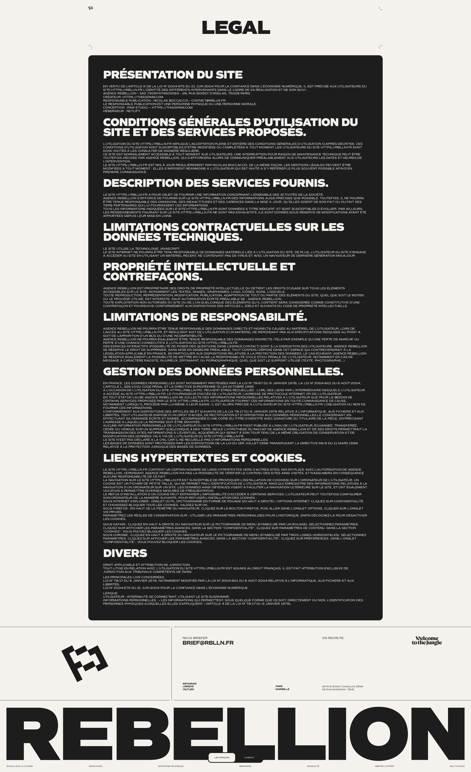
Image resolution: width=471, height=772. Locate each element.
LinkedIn (188, 686)
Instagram (189, 683)
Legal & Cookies (23, 766)
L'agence (249, 757)
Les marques (222, 757)
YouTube (188, 689)
